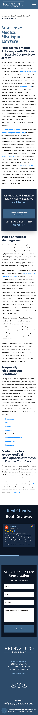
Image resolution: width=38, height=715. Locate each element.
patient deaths (26, 86)
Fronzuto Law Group (8, 16)
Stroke (7, 423)
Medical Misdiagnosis (8, 18)
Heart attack (10, 419)
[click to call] (4, 711)
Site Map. (29, 711)
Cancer (8, 426)
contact (33, 484)
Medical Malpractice (22, 16)
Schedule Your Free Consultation (19, 214)
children (30, 165)
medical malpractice (28, 71)
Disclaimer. (10, 711)
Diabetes (8, 430)
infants (23, 165)
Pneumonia (9, 445)
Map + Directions (18, 673)
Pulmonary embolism (13, 438)
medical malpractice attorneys (13, 133)
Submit (19, 629)
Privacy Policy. (20, 711)
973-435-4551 (19, 225)
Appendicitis (10, 441)
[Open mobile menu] (33, 4)
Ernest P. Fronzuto (8, 156)
